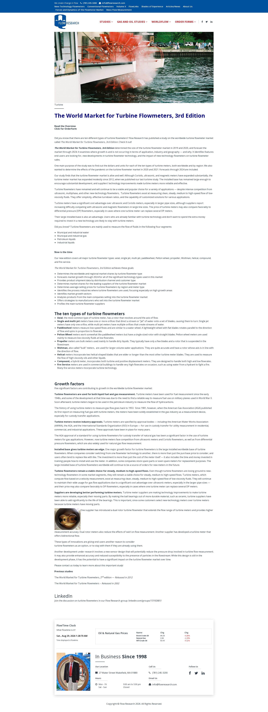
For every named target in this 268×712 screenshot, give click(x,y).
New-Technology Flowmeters (69, 6)
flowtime (66, 629)
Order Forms (184, 21)
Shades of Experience (152, 6)
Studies (105, 21)
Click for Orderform (65, 128)
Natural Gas (141, 638)
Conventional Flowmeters (100, 6)
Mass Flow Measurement (119, 9)
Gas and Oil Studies (131, 21)
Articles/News (173, 6)
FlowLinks (134, 6)
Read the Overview (65, 126)
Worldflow (160, 21)
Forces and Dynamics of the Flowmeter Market (80, 9)
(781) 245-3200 (90, 3)
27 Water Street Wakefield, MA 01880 (118, 672)
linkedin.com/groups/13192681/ (145, 600)
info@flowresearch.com (113, 3)
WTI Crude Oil (141, 641)
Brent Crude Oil (142, 636)
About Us (187, 6)
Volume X (121, 6)
